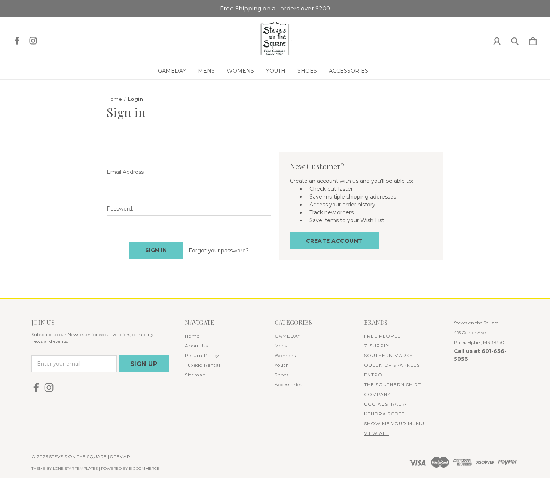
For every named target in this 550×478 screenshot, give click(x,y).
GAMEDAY (172, 70)
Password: (120, 208)
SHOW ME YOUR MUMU (394, 423)
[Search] (515, 39)
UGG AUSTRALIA (385, 404)
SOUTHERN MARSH (388, 355)
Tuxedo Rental (202, 365)
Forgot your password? (219, 250)
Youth (275, 70)
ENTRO (373, 375)
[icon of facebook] (17, 41)
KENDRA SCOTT (384, 414)
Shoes (307, 70)
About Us (196, 345)
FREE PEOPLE (382, 336)
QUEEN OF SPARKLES (392, 365)
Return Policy (202, 355)
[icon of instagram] (33, 41)
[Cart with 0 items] (533, 39)
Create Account (334, 241)
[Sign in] (497, 39)
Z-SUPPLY (376, 345)
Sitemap (195, 375)
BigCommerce (144, 468)
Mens (206, 70)
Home (192, 336)
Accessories (348, 70)
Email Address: (126, 172)
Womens (240, 70)
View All (376, 433)
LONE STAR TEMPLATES (75, 468)
